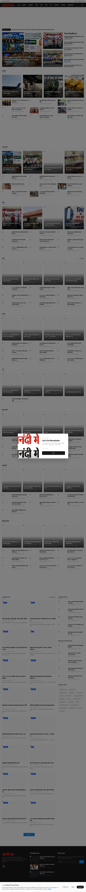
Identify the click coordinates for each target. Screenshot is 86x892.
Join (53, 453)
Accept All (80, 887)
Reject (73, 887)
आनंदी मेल (49, 889)
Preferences (65, 887)
